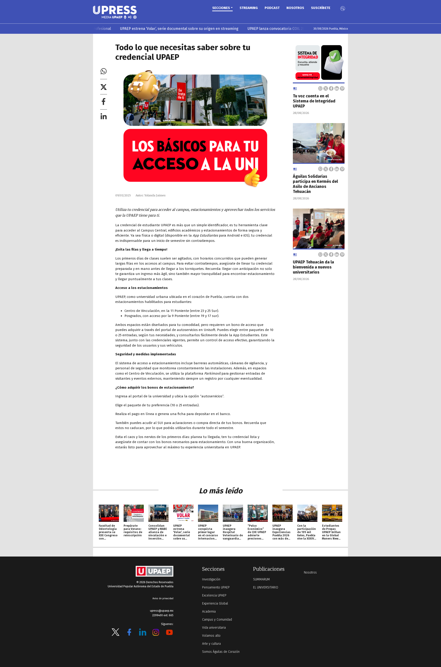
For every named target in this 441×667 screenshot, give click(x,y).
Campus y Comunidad (217, 620)
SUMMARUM (261, 579)
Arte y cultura (211, 644)
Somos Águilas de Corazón (221, 652)
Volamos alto (211, 636)
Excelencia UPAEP (214, 595)
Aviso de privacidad (163, 598)
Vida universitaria (214, 628)
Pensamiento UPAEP (216, 587)
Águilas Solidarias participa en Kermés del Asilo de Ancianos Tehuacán (315, 184)
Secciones (221, 8)
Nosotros (295, 8)
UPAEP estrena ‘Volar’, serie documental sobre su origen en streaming (160, 28)
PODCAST (272, 8)
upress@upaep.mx (161, 610)
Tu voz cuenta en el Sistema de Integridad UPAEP (314, 101)
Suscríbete (320, 8)
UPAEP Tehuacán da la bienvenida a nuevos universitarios (313, 267)
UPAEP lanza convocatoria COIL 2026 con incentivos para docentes (285, 28)
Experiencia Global (215, 603)
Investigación (211, 579)
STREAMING (249, 8)
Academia (209, 611)
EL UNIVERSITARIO (265, 587)
